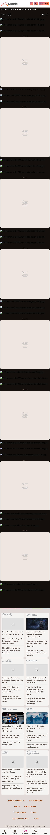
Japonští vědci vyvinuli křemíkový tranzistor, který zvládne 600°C (11, 689)
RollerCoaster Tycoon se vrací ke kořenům (11, 771)
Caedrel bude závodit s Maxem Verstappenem (10, 737)
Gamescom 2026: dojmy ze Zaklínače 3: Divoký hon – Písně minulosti (11, 779)
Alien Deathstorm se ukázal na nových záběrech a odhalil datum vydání (36, 680)
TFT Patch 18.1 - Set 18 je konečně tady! (11, 743)
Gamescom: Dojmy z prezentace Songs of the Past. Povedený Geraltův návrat (35, 690)
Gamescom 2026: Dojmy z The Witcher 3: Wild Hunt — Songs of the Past (37, 643)
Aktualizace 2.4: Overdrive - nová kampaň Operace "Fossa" (36, 738)
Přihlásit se (44, 4)
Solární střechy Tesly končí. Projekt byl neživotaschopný (36, 782)
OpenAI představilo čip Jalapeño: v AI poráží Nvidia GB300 (12, 698)
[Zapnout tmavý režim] (36, 3)
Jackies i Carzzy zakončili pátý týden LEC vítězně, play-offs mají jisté (12, 728)
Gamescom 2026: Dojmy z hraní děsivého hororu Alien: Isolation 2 (36, 653)
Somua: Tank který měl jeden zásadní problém (36, 746)
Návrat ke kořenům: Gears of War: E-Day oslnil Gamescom (12, 633)
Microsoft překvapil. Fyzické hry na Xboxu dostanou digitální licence (12, 641)
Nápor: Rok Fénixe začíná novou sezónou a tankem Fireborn (35, 728)
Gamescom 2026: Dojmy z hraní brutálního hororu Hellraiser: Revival (35, 634)
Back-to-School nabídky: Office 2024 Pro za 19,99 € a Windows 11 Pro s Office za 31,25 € (36, 773)
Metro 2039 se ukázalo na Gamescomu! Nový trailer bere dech (11, 650)
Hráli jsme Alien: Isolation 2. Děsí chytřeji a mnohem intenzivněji (36, 701)
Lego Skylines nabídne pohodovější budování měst (12, 787)
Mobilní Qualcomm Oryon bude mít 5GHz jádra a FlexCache (35, 790)
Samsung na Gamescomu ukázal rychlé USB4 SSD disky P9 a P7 (12, 680)
